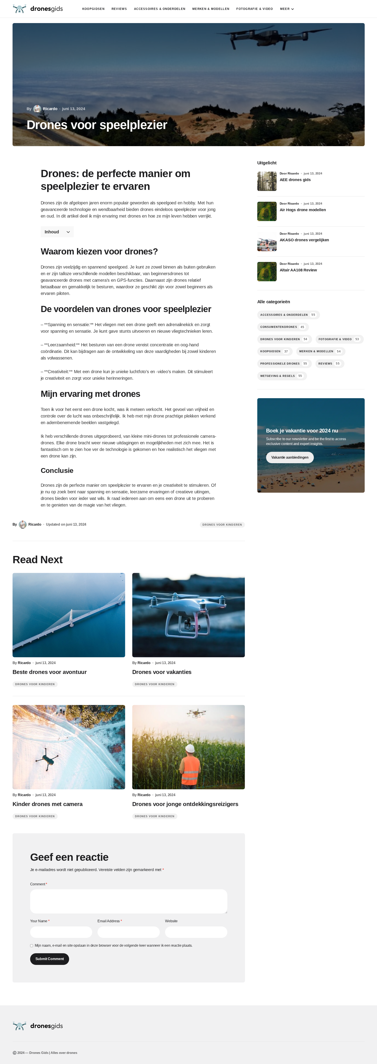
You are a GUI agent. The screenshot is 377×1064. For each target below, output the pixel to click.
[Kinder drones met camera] (69, 747)
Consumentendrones (282, 327)
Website (171, 921)
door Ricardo (289, 173)
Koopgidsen (274, 351)
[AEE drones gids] (267, 181)
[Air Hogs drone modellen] (267, 211)
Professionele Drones (283, 363)
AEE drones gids (295, 180)
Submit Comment (49, 959)
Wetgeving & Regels (281, 376)
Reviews (329, 363)
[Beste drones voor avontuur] (69, 615)
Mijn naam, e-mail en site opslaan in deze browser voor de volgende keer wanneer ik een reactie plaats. (114, 945)
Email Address (109, 921)
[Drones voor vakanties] (188, 615)
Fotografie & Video (339, 339)
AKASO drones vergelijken (304, 240)
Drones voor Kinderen (222, 524)
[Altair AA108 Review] (267, 271)
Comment (38, 884)
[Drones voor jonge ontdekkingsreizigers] (188, 747)
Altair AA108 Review (298, 270)
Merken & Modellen (320, 351)
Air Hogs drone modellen (303, 210)
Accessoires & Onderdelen (287, 314)
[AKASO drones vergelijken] (267, 241)
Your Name (40, 921)
